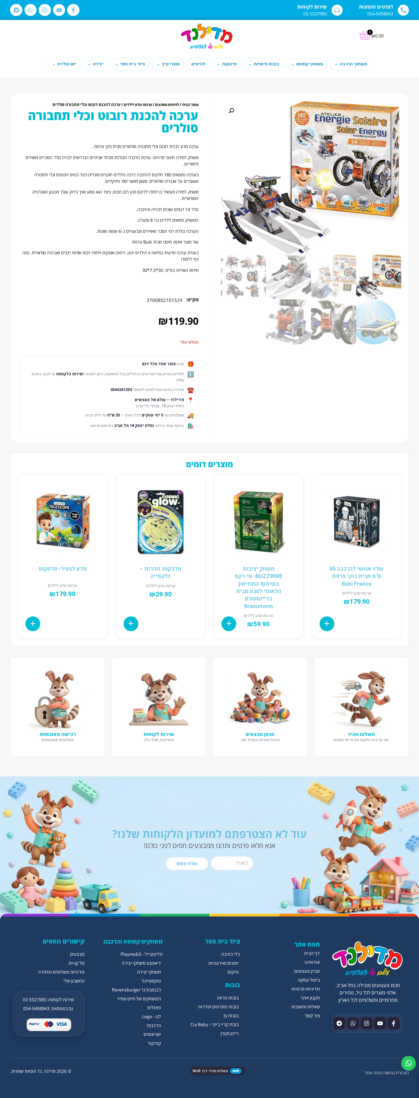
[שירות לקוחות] (337, 10)
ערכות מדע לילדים (138, 104)
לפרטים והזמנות (376, 6)
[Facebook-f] (73, 10)
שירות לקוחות (312, 6)
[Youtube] (59, 10)
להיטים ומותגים (167, 104)
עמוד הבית (190, 104)
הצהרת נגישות (396, 1072)
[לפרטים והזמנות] (403, 10)
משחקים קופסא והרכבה (133, 941)
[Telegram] (16, 10)
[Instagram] (45, 10)
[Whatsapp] (31, 10)
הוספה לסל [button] (327, 623)
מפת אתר (373, 1072)
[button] (231, 110)
